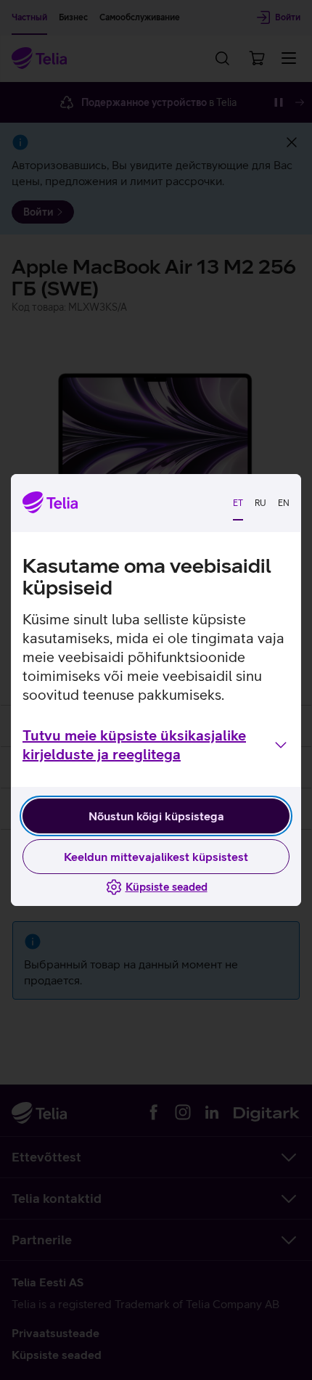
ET (238, 503)
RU (260, 503)
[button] (156, 745)
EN (284, 503)
